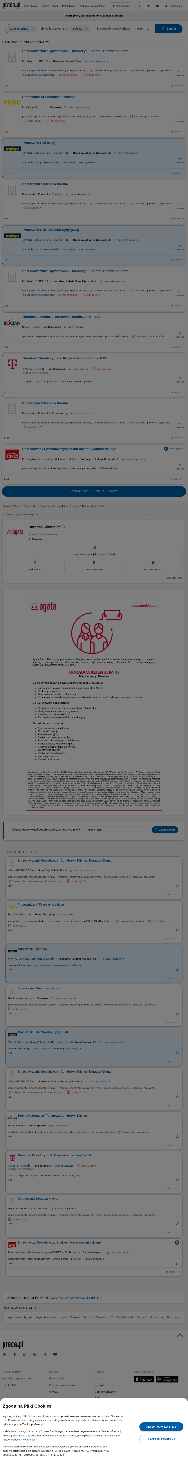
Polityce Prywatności (23, 1439)
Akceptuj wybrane (161, 1439)
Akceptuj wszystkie (161, 1426)
